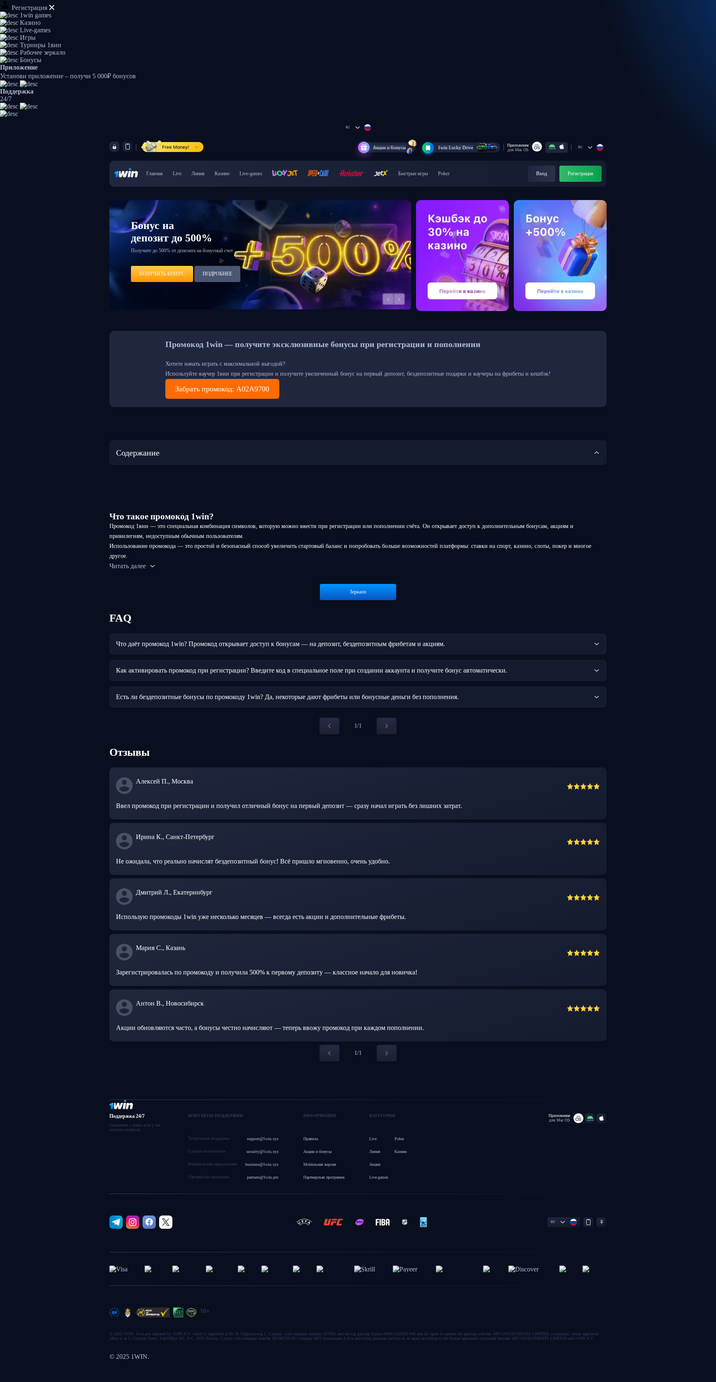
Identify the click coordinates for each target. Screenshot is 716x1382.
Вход (541, 173)
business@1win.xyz (261, 1164)
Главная (154, 173)
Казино (222, 173)
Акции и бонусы (389, 147)
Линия (198, 173)
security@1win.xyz (262, 1151)
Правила (310, 1138)
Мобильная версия (319, 1164)
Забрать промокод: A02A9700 (222, 389)
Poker (444, 173)
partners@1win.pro (262, 1177)
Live (177, 173)
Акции (374, 1164)
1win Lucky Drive (455, 147)
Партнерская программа (323, 1177)
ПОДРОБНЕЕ (217, 274)
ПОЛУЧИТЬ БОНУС (162, 274)
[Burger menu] (5, 6)
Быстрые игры (413, 173)
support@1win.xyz (262, 1138)
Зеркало (358, 592)
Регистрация (29, 7)
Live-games (250, 173)
